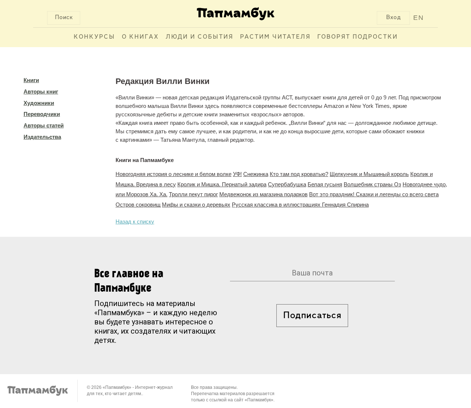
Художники (39, 103)
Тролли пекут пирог (193, 194)
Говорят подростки (357, 37)
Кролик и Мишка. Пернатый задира (221, 184)
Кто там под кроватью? (299, 174)
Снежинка (255, 174)
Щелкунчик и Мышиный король (369, 174)
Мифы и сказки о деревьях (196, 204)
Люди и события (199, 37)
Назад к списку (135, 221)
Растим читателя (275, 37)
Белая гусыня (325, 184)
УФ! (237, 174)
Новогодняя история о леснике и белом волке (173, 174)
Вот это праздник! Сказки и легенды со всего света (374, 194)
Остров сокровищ (138, 204)
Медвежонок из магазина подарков (263, 194)
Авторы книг (41, 91)
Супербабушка (287, 184)
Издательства (42, 137)
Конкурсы (94, 37)
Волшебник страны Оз (372, 184)
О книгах (140, 37)
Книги (31, 80)
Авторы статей (44, 125)
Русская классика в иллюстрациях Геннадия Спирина (300, 204)
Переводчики (42, 114)
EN (418, 17)
